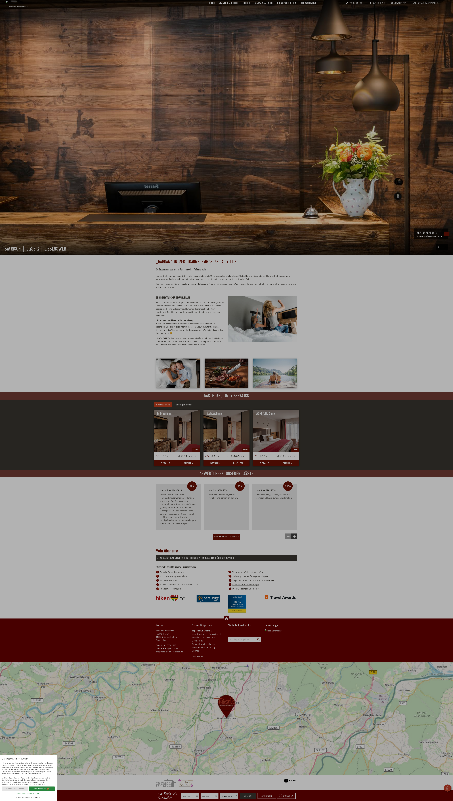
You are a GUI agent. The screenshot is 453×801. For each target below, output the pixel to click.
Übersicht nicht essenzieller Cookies (28, 793)
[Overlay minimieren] (53, 758)
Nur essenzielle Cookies (15, 789)
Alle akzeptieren (40, 789)
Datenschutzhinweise (23, 797)
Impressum (36, 797)
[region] (28, 773)
